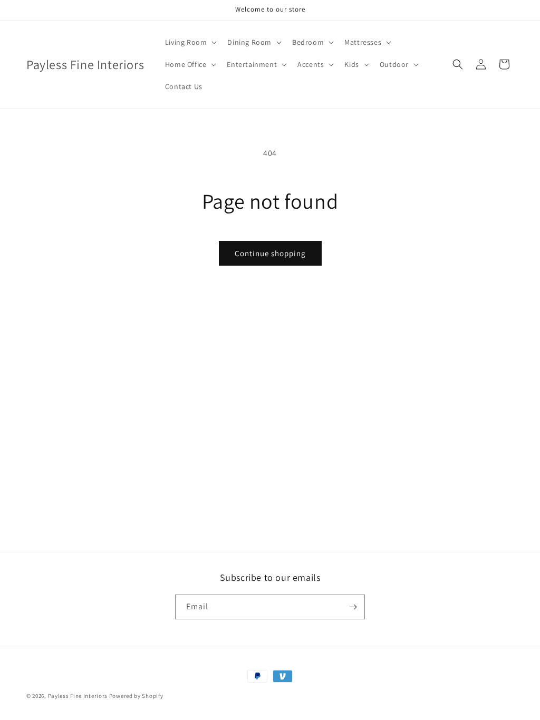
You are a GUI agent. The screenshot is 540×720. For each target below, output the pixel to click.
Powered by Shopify (136, 695)
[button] (190, 42)
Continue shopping (270, 253)
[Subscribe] (352, 607)
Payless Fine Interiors (78, 695)
